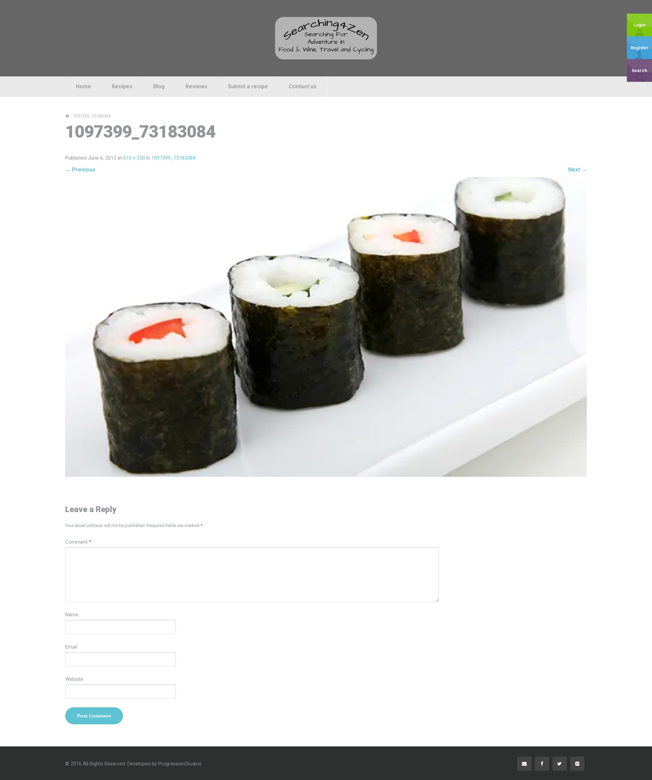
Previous (80, 169)
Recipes (122, 86)
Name (71, 615)
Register (640, 47)
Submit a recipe (248, 86)
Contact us (302, 86)
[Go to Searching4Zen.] (67, 116)
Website (74, 679)
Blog (159, 86)
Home (83, 86)
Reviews (196, 86)
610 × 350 (134, 158)
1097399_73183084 (173, 158)
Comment (78, 542)
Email (71, 647)
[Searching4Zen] (326, 38)
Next (577, 169)
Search (639, 70)
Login (640, 25)
